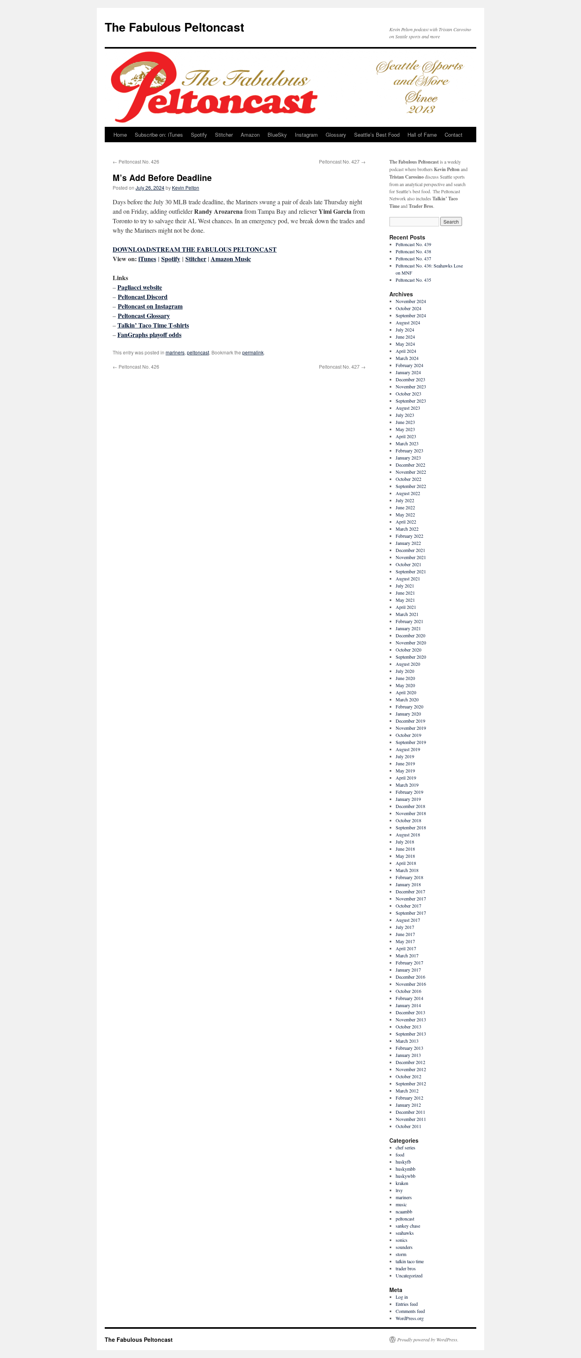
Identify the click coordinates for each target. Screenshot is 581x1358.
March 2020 (407, 699)
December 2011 (410, 1112)
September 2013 (411, 1033)
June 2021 (405, 593)
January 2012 (408, 1105)
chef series (405, 1147)
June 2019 (405, 763)
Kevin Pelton (185, 187)
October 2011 (408, 1126)
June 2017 (405, 934)
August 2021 (408, 578)
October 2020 (408, 649)
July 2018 (405, 841)
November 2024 (411, 301)
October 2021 (408, 564)
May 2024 (405, 344)
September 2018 (411, 827)
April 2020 (406, 692)
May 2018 (405, 856)
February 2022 (409, 536)
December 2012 (410, 1062)
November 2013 (411, 1019)
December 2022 (410, 464)
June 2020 (405, 678)
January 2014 (408, 1005)
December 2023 (410, 379)
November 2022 (411, 472)
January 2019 (408, 799)
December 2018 (410, 806)
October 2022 (408, 479)
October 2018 (408, 820)
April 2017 (406, 948)
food (400, 1154)
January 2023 (408, 457)
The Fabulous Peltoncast (174, 26)
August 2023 (408, 408)
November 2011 (411, 1119)
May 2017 (405, 941)
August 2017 (408, 920)
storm (401, 1254)
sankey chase (408, 1225)
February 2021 (409, 621)
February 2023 (409, 450)
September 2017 (411, 913)
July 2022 (405, 500)
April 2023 (406, 436)
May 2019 (405, 770)
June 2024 (405, 336)
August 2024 (408, 322)
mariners (175, 352)
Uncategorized (409, 1275)
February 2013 (409, 1048)
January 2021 (408, 628)
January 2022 (408, 543)
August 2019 (408, 749)
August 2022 (408, 493)
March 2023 (407, 443)
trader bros (406, 1268)
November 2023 (411, 386)
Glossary (336, 134)
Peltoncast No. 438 (413, 251)
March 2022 (407, 528)
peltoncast (198, 352)
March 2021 (407, 614)
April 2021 (406, 607)
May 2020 (405, 685)
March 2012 (407, 1090)
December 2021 (410, 550)
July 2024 (405, 329)
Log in (402, 1297)
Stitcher (224, 134)
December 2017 (410, 891)
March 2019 (407, 785)
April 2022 (406, 521)
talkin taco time (410, 1261)
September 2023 (411, 400)
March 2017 (407, 955)
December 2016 (410, 977)
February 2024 (409, 365)
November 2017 (411, 898)
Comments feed (410, 1311)
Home (120, 134)
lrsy (399, 1190)
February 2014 (409, 998)
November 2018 (411, 813)
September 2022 (411, 486)
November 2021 (411, 557)
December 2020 (410, 635)
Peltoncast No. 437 (413, 258)
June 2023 (405, 422)
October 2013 (408, 1026)
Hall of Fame (422, 134)
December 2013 (410, 1012)
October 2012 (408, 1076)
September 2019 (411, 742)
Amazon (250, 134)
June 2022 (405, 507)
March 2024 (407, 358)
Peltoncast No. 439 (413, 244)
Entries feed (407, 1304)
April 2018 (406, 863)
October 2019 (408, 735)
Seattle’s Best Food (377, 134)
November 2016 (411, 984)
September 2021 (411, 571)
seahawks (405, 1233)
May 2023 (405, 429)
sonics (401, 1240)
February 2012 (409, 1097)
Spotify (199, 134)
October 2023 (408, 393)
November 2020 (411, 642)
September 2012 (411, 1083)
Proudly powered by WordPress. (427, 1339)
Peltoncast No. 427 (342, 161)
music (401, 1204)
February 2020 (409, 706)
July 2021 (405, 585)
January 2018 (408, 884)
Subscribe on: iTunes (159, 134)
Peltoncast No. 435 (413, 280)
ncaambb (404, 1211)
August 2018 (408, 834)
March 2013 (407, 1041)
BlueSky (277, 134)
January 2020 (408, 713)
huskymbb (405, 1169)
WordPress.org (410, 1318)
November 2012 (411, 1069)
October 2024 (408, 308)
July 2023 (405, 415)
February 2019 (409, 792)
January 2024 (408, 372)
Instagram (306, 134)
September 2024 (411, 315)
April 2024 (406, 351)
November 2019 (411, 728)
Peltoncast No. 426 (136, 161)
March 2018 (407, 870)
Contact (453, 134)
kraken (402, 1183)
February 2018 (409, 877)
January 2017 (408, 969)
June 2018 (405, 849)
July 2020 (405, 671)
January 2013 (408, 1055)
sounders (404, 1247)
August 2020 (408, 664)
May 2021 (405, 600)
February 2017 (409, 962)
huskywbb (405, 1176)
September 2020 (411, 657)
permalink (253, 352)
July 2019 (405, 756)
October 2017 (408, 905)
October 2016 (408, 991)
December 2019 (410, 721)
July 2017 (405, 927)
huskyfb (403, 1161)
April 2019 (406, 777)
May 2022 (405, 514)
